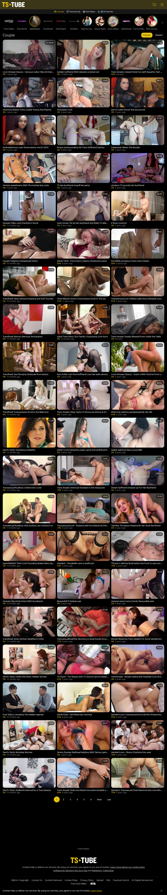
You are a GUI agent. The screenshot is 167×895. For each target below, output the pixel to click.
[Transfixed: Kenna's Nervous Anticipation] (29, 322)
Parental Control (121, 880)
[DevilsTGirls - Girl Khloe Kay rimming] (83, 700)
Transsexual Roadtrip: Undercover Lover (22, 488)
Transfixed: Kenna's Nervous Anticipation (23, 337)
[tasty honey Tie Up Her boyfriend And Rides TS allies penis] (83, 209)
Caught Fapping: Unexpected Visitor (20, 261)
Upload (99, 880)
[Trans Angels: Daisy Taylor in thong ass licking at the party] (83, 398)
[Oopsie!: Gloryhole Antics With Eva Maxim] (29, 587)
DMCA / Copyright (20, 880)
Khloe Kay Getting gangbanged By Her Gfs (131, 412)
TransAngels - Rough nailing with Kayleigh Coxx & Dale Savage (137, 677)
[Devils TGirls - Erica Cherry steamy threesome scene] (83, 247)
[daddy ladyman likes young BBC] (137, 436)
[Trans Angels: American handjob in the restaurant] (83, 474)
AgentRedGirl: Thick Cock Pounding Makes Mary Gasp (28, 563)
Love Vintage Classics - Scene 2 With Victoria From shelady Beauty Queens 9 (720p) (136, 374)
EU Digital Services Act (142, 880)
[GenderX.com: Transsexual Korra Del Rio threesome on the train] (137, 700)
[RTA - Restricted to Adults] (93, 884)
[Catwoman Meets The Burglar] (137, 133)
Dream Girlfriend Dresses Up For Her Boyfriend (133, 488)
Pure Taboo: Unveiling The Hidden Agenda (23, 715)
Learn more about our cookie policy (127, 867)
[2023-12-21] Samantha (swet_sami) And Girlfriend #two (82, 450)
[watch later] (6, 43)
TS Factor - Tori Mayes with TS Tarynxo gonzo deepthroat (82, 677)
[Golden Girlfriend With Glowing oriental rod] (83, 58)
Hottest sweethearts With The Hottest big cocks (26, 185)
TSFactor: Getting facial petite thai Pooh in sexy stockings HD (136, 563)
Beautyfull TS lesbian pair (69, 601)
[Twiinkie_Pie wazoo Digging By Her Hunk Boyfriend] (137, 511)
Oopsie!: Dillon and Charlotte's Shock (20, 223)
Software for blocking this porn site (70, 870)
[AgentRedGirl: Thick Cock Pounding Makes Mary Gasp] (29, 549)
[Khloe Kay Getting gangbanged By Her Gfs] (137, 398)
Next (99, 799)
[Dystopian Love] (83, 95)
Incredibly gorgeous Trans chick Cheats (130, 261)
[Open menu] (162, 5)
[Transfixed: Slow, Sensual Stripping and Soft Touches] (29, 285)
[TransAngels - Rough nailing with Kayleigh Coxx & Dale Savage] (137, 663)
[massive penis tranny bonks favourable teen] (137, 587)
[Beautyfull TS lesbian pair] (83, 587)
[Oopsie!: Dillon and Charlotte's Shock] (29, 209)
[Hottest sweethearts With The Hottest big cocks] (29, 171)
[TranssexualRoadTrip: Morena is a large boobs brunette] (83, 625)
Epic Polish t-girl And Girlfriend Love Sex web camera (82, 374)
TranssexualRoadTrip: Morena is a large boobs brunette (83, 639)
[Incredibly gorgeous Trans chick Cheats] (137, 247)
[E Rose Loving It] (137, 209)
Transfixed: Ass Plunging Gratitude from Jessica (25, 374)
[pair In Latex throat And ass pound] (137, 95)
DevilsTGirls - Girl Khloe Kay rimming (74, 715)
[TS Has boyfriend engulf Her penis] (83, 171)
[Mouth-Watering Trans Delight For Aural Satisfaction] (137, 625)
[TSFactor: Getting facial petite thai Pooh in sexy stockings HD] (137, 549)
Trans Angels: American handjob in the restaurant (81, 488)
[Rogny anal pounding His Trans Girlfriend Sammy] (83, 133)
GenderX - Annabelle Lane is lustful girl (75, 563)
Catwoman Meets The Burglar (125, 147)
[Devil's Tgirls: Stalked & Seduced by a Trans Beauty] (29, 776)
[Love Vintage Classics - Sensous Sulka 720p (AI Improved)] (29, 58)
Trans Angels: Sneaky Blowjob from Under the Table (136, 337)
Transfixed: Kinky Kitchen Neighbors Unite (23, 639)
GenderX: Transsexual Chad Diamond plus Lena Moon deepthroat (136, 790)
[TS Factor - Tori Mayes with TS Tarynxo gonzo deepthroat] (83, 663)
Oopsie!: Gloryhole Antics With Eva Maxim (23, 601)
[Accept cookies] (161, 891)
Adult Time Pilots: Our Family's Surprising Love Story (82, 337)
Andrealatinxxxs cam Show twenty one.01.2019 (25, 147)
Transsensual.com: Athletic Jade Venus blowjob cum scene (137, 299)
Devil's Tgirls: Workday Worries (17, 752)
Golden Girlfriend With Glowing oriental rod (78, 72)
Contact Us (37, 880)
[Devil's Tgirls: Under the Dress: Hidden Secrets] (29, 663)
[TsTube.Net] (13, 4)
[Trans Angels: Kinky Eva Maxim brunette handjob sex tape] (83, 776)
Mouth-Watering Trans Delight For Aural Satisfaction (136, 639)
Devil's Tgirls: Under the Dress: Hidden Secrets (25, 677)
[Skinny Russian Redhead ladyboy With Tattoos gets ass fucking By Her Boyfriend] (83, 738)
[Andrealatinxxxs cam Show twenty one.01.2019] (29, 133)
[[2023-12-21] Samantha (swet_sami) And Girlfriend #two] (83, 436)
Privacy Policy (87, 880)
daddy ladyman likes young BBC (126, 450)
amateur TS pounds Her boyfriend (127, 185)
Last (109, 799)
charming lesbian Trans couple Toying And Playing (27, 110)
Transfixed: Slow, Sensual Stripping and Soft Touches (28, 299)
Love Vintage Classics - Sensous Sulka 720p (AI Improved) (28, 72)
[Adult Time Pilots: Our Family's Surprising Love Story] (83, 322)
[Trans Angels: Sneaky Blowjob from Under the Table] (137, 322)
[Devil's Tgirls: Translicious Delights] (29, 436)
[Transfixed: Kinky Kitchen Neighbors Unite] (29, 625)
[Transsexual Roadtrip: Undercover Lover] (29, 474)
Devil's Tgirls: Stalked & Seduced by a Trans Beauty (27, 790)
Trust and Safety (78, 883)
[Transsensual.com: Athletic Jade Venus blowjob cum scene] (137, 285)
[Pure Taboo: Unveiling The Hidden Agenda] (29, 700)
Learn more (96, 890)
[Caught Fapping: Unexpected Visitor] (29, 247)
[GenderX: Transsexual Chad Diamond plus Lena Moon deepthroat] (137, 776)
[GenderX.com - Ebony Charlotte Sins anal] (137, 738)
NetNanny (97, 870)
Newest (159, 34)
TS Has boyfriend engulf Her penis (73, 185)
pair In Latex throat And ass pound (128, 110)
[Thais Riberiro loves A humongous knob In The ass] (83, 285)
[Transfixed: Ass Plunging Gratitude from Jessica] (29, 360)
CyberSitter (108, 870)
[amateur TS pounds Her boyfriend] (137, 171)
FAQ (108, 880)
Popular (147, 34)
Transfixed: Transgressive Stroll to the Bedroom (26, 412)
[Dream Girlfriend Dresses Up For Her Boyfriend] (137, 474)
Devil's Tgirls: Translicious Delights (19, 450)
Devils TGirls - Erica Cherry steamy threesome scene (82, 261)
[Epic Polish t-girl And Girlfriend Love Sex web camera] (83, 360)
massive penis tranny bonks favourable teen (132, 601)
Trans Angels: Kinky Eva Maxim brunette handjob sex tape (82, 790)
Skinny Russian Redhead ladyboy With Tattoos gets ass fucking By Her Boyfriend (82, 752)
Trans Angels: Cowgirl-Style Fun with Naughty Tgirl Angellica (136, 72)
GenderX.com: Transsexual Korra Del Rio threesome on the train (137, 715)
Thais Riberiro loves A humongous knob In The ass (81, 299)
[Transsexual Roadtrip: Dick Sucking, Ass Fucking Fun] (29, 511)
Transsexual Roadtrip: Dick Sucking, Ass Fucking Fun (28, 526)
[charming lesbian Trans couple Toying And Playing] (29, 95)
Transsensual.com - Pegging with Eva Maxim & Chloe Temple (82, 526)
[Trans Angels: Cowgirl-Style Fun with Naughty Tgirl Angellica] (137, 58)
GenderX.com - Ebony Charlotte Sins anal (131, 752)
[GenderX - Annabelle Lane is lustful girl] (83, 549)
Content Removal (53, 880)
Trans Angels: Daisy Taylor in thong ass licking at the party (82, 412)
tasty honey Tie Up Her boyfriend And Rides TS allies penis (82, 223)
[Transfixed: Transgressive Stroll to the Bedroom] (29, 398)
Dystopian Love (64, 110)
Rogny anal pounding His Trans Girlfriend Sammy (81, 147)
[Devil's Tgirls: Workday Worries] (29, 738)
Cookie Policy (71, 880)
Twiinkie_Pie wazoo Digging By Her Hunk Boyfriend (135, 526)
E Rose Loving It (119, 223)
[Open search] (154, 5)
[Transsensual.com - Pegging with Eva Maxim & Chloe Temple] (83, 511)
